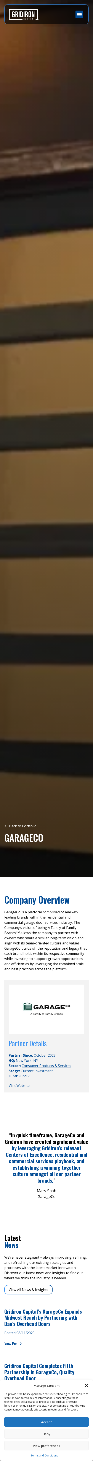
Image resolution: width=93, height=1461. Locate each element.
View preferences (46, 1446)
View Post (11, 1343)
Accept (46, 1422)
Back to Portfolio (22, 826)
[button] (86, 1385)
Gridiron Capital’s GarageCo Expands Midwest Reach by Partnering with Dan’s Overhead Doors (43, 1317)
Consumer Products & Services (46, 1065)
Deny (46, 1434)
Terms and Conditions (44, 1455)
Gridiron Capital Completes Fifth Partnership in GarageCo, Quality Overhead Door (39, 1372)
